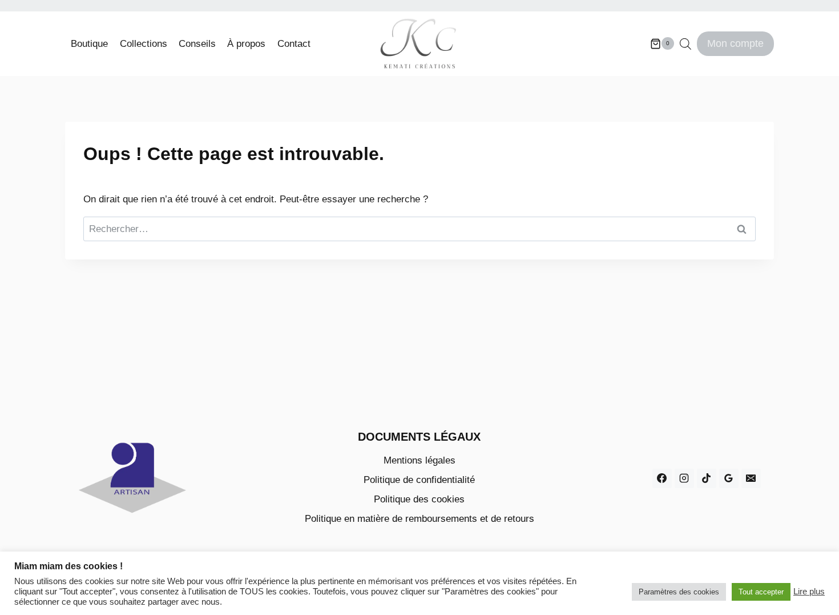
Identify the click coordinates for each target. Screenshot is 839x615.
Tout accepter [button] (761, 592)
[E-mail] (751, 478)
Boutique (89, 43)
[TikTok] (706, 478)
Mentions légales (419, 460)
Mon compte (735, 43)
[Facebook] (662, 478)
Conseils (197, 43)
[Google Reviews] (729, 478)
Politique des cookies (419, 499)
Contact (293, 43)
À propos (246, 43)
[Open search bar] (685, 44)
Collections (143, 43)
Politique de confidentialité (419, 479)
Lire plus (809, 591)
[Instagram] (684, 478)
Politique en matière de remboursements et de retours (419, 518)
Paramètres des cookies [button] (679, 592)
